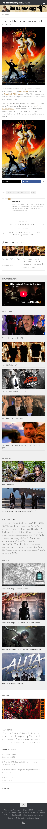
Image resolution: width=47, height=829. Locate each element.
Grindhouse (31, 532)
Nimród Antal (28, 538)
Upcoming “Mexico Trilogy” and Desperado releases (22, 770)
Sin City (24, 547)
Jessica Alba (21, 535)
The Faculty (35, 550)
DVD (28, 529)
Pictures (5, 15)
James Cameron (13, 535)
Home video (40, 532)
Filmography (20, 736)
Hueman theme (34, 818)
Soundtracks (5, 743)
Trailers (33, 742)
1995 (3, 523)
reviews (37, 544)
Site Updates (40, 739)
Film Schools (35, 736)
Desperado (5, 529)
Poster (33, 192)
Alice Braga (27, 523)
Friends (5, 739)
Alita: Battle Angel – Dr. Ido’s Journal (15, 589)
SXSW (3, 550)
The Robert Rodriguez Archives (15, 2)
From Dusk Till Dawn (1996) (13, 418)
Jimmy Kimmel (28, 535)
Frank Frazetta (11, 192)
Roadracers (5, 547)
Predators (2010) (8, 484)
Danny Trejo (36, 526)
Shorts (18, 547)
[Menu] (44, 2)
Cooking (27, 526)
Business (37, 733)
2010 (6, 523)
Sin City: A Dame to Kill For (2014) (15, 391)
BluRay (16, 526)
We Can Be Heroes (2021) (12, 338)
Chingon (22, 526)
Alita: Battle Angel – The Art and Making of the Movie (21, 649)
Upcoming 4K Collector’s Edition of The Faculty (20, 762)
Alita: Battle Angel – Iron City (12, 683)
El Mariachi (35, 529)
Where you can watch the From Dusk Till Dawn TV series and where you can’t (33, 261)
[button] (11, 181)
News (20, 739)
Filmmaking (7, 736)
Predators (8, 544)
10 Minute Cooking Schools (14, 733)
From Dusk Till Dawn (23, 192)
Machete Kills (7, 538)
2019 (10, 523)
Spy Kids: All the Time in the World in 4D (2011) (19, 511)
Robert (34, 740)
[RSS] (23, 822)
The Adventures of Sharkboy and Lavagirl (19, 550)
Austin (10, 526)
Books (30, 733)
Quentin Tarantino (24, 544)
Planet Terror (22, 541)
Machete (39, 535)
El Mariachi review (10, 754)
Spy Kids (37, 547)
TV (38, 742)
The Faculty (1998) (9, 365)
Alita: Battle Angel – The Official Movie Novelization (21, 623)
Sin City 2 (30, 547)
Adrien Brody (18, 523)
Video (13, 553)
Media (10, 740)
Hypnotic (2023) (9, 777)
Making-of (17, 539)
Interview (5, 535)
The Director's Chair (18, 742)
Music (13, 739)
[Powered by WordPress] (16, 818)
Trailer (40, 550)
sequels (12, 547)
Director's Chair (17, 528)
